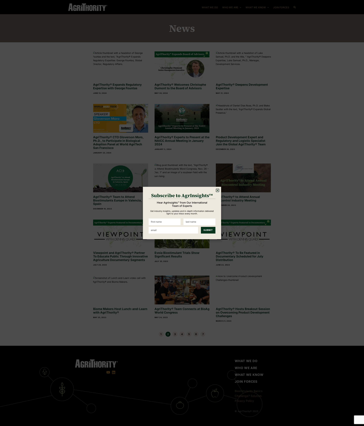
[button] (217, 190)
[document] (182, 213)
